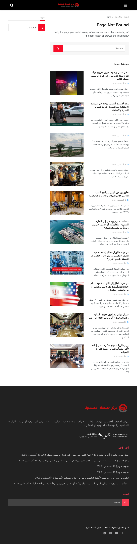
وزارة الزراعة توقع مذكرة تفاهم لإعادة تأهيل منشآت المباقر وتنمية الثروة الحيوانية (110, 348)
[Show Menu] (125, 5)
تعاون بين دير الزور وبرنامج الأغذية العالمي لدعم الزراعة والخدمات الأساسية (109, 194)
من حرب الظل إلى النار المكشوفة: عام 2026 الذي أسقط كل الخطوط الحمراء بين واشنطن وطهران (110, 286)
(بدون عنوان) (122, 466)
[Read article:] (67, 145)
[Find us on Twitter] (122, 533)
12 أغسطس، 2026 (119, 200)
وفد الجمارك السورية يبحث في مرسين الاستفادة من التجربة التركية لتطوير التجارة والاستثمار (110, 107)
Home (108, 16)
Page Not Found (121, 16)
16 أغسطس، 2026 (119, 83)
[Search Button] (11, 5)
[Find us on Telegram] (104, 533)
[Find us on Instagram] (110, 533)
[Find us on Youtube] (116, 533)
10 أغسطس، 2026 (119, 232)
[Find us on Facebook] (128, 533)
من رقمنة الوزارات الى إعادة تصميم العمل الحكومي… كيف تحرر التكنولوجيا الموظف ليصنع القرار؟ (110, 255)
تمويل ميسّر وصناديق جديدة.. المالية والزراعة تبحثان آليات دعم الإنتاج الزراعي (109, 316)
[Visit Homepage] (69, 5)
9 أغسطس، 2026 (120, 263)
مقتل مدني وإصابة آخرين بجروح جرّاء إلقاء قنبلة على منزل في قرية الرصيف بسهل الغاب (110, 75)
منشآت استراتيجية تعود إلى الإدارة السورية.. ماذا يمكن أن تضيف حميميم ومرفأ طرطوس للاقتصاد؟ (110, 224)
